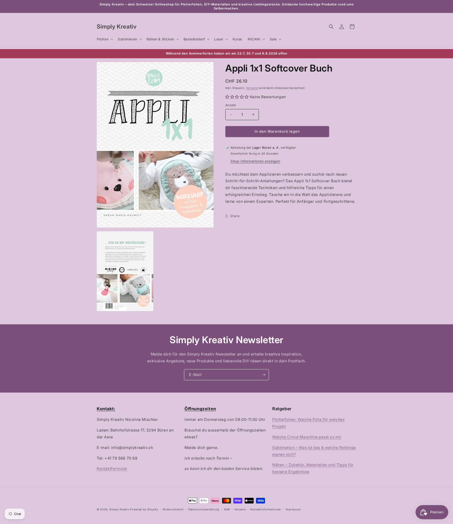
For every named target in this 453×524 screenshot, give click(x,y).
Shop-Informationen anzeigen (255, 161)
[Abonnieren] (263, 374)
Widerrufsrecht (173, 509)
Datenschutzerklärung (203, 509)
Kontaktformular (112, 468)
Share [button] (235, 216)
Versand (252, 88)
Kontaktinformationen (265, 509)
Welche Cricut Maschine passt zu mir (307, 437)
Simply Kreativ (119, 509)
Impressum (293, 509)
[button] (104, 39)
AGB (227, 509)
